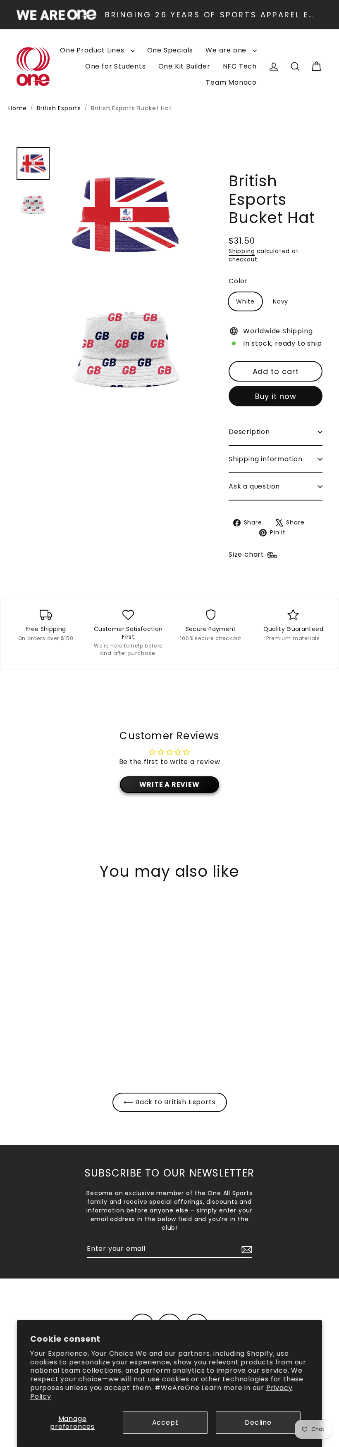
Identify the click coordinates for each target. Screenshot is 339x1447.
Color (238, 281)
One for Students (115, 66)
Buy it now (275, 396)
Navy (280, 301)
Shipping (242, 251)
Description (249, 431)
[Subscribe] (245, 1249)
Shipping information (266, 459)
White (245, 301)
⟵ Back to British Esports (170, 1102)
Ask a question (254, 486)
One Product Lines (93, 50)
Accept (165, 1422)
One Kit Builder (184, 66)
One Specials (170, 50)
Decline (258, 1422)
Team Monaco (231, 82)
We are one (226, 50)
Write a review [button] (169, 784)
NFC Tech (240, 66)
